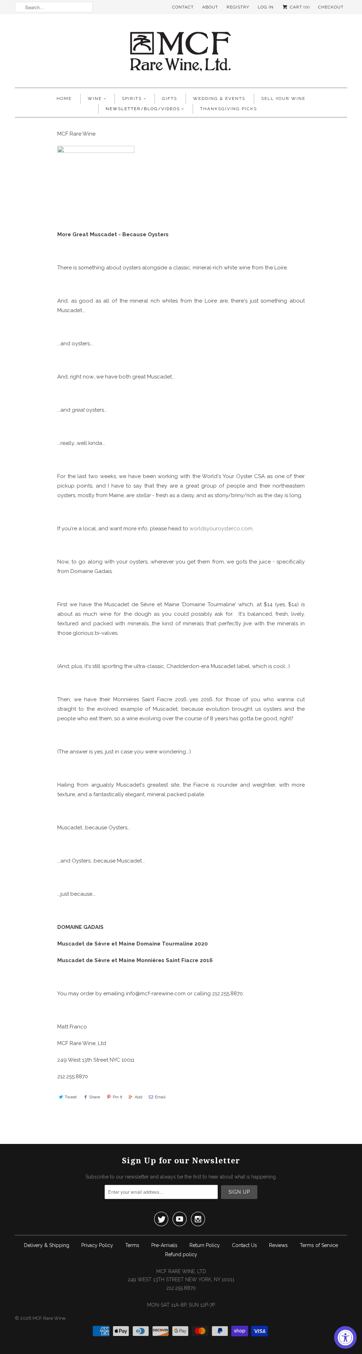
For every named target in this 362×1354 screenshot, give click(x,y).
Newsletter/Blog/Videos (143, 108)
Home (64, 98)
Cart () (299, 7)
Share (94, 1096)
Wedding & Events (219, 98)
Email (160, 1096)
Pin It (117, 1096)
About (210, 7)
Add (138, 1096)
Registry (238, 7)
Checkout (331, 7)
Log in (266, 7)
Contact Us (244, 1245)
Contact (183, 7)
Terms (132, 1245)
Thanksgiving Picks (228, 108)
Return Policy (204, 1245)
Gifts (169, 98)
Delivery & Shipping (46, 1245)
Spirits (132, 98)
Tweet (71, 1096)
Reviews (278, 1245)
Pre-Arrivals (164, 1245)
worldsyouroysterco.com (220, 528)
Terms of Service (319, 1245)
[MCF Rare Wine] (181, 52)
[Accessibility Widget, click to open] (345, 1337)
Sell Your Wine (283, 98)
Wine (95, 98)
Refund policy (181, 1254)
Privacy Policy (97, 1245)
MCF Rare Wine (49, 1318)
